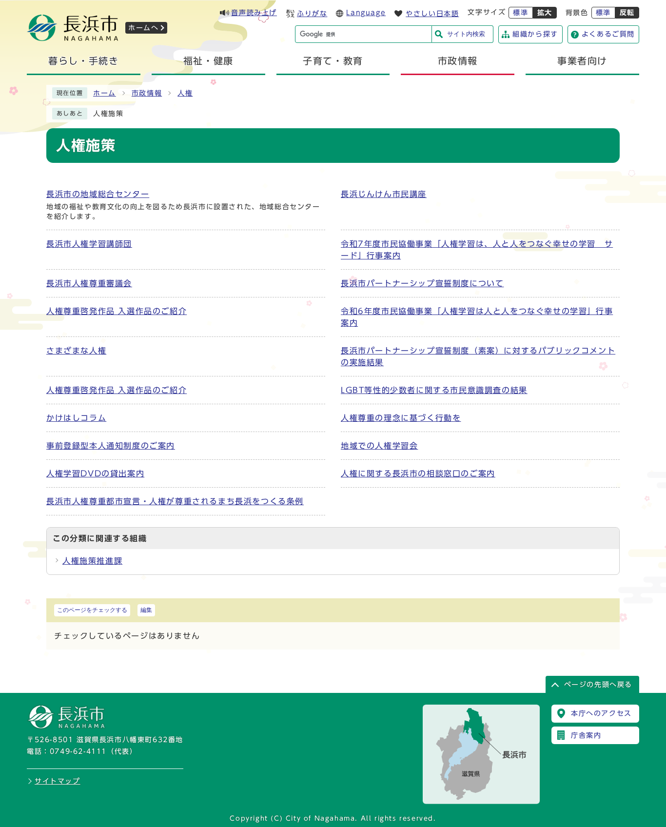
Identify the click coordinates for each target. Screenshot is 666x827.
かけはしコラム (76, 418)
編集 (146, 610)
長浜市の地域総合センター (97, 194)
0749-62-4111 (78, 751)
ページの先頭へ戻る (598, 684)
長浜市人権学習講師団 (89, 244)
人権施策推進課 (92, 561)
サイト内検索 (466, 34)
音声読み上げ (254, 12)
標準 (520, 12)
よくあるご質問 (608, 34)
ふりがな (312, 13)
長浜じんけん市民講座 (384, 194)
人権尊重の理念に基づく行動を (401, 418)
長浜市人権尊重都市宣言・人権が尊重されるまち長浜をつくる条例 (175, 501)
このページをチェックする (92, 610)
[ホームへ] (72, 38)
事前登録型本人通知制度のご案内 (110, 446)
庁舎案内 (586, 735)
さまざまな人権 (76, 350)
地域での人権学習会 (379, 446)
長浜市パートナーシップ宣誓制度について (422, 283)
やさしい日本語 (432, 13)
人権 (185, 93)
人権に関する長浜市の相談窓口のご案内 (418, 473)
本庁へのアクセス (601, 713)
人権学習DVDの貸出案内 (95, 473)
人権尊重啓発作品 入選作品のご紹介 (116, 311)
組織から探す (535, 34)
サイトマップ (57, 781)
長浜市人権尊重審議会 (89, 283)
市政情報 (147, 93)
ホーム (104, 93)
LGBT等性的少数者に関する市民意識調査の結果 (434, 390)
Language (366, 12)
